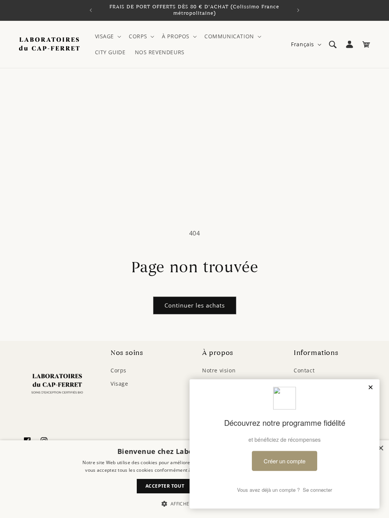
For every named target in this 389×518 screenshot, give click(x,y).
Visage (119, 383)
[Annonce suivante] (298, 10)
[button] (107, 36)
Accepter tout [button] (164, 486)
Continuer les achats (194, 305)
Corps (119, 370)
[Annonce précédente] (90, 10)
